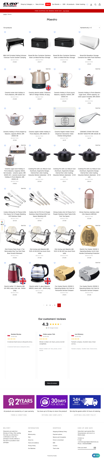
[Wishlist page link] (87, 4)
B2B (54, 442)
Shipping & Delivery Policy (85, 415)
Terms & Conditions (19, 415)
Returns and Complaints (52, 415)
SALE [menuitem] (48, 4)
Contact (55, 445)
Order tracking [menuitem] (80, 4)
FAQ (29, 437)
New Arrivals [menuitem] (40, 4)
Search (30, 431)
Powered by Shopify (52, 455)
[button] (96, 455)
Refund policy (32, 434)
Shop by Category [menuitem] (26, 4)
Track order (56, 448)
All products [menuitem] (70, 4)
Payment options (57, 434)
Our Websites (31, 448)
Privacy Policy (32, 445)
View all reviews (52, 383)
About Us (30, 440)
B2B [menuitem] (64, 4)
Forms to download (58, 440)
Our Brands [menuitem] (55, 4)
